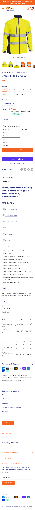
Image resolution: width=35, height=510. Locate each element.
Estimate (7, 423)
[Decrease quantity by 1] (11, 120)
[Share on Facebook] (21, 169)
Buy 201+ (5, 145)
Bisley (4, 80)
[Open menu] (3, 8)
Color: (8, 100)
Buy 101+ (5, 142)
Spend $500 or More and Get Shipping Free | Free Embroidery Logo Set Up (17, 2)
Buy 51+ (5, 139)
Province (5, 403)
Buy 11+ (5, 133)
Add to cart (17, 150)
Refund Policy (6, 433)
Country (4, 395)
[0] (32, 8)
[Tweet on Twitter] (28, 169)
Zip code (5, 412)
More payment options (17, 163)
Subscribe (8, 483)
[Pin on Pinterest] (25, 169)
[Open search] (25, 9)
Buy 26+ (5, 136)
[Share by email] (32, 169)
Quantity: (5, 119)
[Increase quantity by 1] (21, 120)
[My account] (28, 9)
